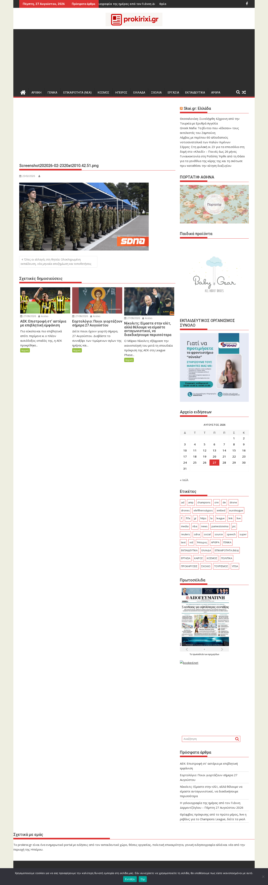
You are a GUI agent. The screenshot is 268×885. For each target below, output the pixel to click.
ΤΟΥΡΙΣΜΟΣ (221, 566)
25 (195, 462)
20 (214, 456)
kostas (44, 316)
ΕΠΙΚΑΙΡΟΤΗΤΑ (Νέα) (227, 550)
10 (185, 450)
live (239, 518)
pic (234, 526)
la (211, 518)
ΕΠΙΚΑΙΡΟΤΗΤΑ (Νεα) (77, 92)
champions (204, 502)
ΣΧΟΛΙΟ (205, 566)
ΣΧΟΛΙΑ (156, 92)
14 (224, 450)
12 (204, 450)
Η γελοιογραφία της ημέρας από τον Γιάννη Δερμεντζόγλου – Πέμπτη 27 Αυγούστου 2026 (127, 4)
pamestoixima (219, 526)
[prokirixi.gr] (23, 92)
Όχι (143, 879)
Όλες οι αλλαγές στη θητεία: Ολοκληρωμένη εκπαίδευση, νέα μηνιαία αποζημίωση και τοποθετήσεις (56, 262)
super (243, 534)
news (204, 526)
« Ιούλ (184, 480)
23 (244, 456)
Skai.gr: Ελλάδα (197, 108)
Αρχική (25, 350)
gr (195, 518)
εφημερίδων (213, 654)
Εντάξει (130, 879)
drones (185, 510)
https (203, 518)
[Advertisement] (134, 58)
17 (185, 456)
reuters (185, 534)
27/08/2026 (29, 316)
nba (194, 526)
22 (234, 456)
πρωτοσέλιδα (198, 654)
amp (190, 502)
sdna (197, 534)
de (224, 502)
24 (185, 462)
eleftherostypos (203, 510)
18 (195, 456)
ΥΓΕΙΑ (235, 566)
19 (204, 456)
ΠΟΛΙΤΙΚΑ (226, 558)
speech (231, 534)
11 (195, 450)
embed (221, 510)
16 (244, 450)
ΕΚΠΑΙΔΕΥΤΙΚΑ (195, 92)
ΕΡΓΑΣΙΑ (173, 92)
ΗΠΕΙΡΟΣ (121, 92)
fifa (188, 518)
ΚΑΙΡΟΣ (198, 558)
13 (214, 450)
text (183, 542)
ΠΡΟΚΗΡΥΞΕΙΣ (189, 566)
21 (224, 456)
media (185, 526)
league (220, 518)
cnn (216, 502)
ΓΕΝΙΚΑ (52, 92)
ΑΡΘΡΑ (215, 92)
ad (182, 502)
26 (204, 462)
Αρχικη (36, 92)
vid (191, 542)
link (231, 518)
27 (214, 462)
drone (233, 502)
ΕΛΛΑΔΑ (139, 92)
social (207, 534)
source (219, 534)
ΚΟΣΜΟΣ (103, 92)
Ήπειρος (202, 542)
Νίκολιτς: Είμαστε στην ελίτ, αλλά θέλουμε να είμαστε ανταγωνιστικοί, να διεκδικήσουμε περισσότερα (211, 791)
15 (234, 450)
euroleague (236, 510)
